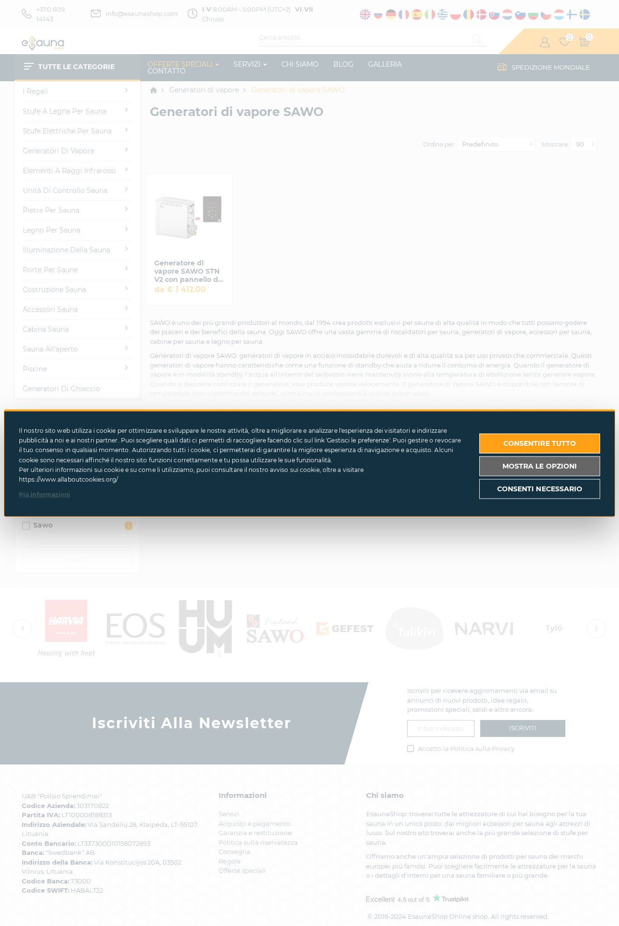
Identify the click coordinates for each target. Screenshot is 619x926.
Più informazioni (45, 494)
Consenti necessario (540, 489)
